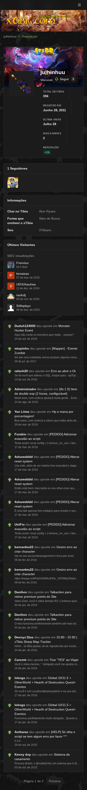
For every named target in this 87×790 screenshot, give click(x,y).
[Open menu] (79, 5)
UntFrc (19, 524)
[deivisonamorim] (12, 182)
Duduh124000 (24, 326)
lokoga (19, 678)
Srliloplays (23, 306)
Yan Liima (21, 411)
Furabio (20, 434)
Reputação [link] (29, 36)
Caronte (20, 660)
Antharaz (21, 732)
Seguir (67, 79)
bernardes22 (23, 547)
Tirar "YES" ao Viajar (64, 660)
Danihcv (20, 592)
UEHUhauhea (26, 284)
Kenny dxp (22, 754)
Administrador (25, 389)
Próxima (54, 781)
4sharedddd (23, 457)
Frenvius (22, 263)
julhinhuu (10, 36)
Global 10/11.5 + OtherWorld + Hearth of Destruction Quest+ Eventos (45, 682)
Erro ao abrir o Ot (63, 371)
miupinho (21, 348)
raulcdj (21, 295)
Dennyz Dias (23, 637)
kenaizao (22, 273)
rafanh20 (21, 371)
